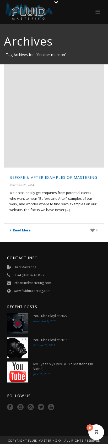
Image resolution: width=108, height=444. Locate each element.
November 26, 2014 (21, 185)
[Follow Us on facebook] (10, 407)
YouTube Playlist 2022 (50, 315)
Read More (22, 230)
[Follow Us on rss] (31, 407)
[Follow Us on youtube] (51, 407)
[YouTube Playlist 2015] (17, 347)
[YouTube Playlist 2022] (17, 323)
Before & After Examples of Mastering (53, 177)
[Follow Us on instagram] (20, 407)
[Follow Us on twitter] (41, 407)
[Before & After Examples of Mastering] (54, 116)
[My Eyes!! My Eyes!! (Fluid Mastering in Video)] (17, 372)
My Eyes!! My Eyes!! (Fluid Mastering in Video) (63, 366)
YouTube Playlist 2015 (50, 339)
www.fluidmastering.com (32, 290)
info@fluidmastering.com (32, 283)
